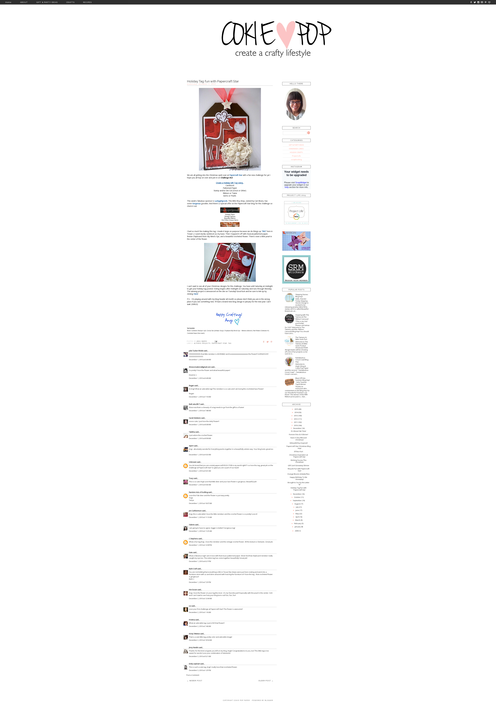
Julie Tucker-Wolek (196, 350)
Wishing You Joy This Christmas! (299, 461)
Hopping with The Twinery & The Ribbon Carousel (302, 317)
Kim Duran (193, 589)
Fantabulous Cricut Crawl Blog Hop (301, 360)
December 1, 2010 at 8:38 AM (200, 424)
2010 (296, 425)
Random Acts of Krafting (198, 492)
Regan (191, 385)
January (298, 526)
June (297, 510)
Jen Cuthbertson (195, 510)
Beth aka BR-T (194, 404)
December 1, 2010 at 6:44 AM (200, 359)
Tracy (191, 478)
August (297, 504)
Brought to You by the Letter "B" (298, 483)
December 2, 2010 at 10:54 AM (200, 640)
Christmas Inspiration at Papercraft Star (298, 456)
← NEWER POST (194, 680)
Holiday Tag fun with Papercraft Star (299, 489)
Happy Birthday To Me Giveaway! (298, 478)
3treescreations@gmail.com (200, 367)
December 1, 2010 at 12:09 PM (200, 545)
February (297, 523)
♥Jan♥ (191, 446)
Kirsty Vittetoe (194, 633)
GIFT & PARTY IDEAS (47, 2)
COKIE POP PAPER (241, 700)
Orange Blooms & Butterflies (298, 474)
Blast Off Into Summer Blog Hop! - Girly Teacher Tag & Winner (302, 381)
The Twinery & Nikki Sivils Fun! (301, 338)
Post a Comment (192, 675)
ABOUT (24, 2)
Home (8, 2)
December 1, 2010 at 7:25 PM (200, 582)
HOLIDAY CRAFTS (296, 152)
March (297, 520)
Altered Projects (202, 343)
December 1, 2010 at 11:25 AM (200, 531)
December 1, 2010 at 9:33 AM (200, 454)
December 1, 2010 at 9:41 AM (200, 471)
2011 (296, 422)
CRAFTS (70, 2)
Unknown (192, 462)
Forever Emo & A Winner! (298, 434)
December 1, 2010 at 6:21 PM (200, 561)
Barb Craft (193, 568)
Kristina (192, 619)
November (297, 494)
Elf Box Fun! (298, 451)
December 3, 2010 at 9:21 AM (200, 656)
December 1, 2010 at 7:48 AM (200, 410)
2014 (296, 412)
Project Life (296, 156)
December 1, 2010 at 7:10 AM (200, 397)
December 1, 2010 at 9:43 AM (200, 485)
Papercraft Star (219, 343)
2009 (297, 531)
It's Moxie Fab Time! (298, 431)
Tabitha (192, 432)
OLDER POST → (265, 680)
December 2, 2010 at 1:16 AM (200, 612)
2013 (296, 415)
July (297, 507)
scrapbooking (296, 159)
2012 (296, 419)
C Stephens (193, 538)
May (297, 513)
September (297, 500)
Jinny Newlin (193, 647)
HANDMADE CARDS (296, 148)
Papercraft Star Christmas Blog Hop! (298, 447)
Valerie (192, 524)
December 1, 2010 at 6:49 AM (200, 378)
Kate (191, 552)
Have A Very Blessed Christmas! (298, 439)
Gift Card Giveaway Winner (298, 465)
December (297, 428)
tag (229, 343)
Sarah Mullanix (195, 418)
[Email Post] (216, 341)
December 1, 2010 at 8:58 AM (200, 438)
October (297, 497)
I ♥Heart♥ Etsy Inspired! (298, 443)
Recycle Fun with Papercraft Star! (298, 470)
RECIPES (87, 2)
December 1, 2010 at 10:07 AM (200, 503)
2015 (296, 409)
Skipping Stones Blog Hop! (301, 295)
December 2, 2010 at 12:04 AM (200, 598)
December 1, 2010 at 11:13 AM (200, 517)
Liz (190, 606)
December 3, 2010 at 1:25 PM (200, 670)
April (297, 517)
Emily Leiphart (194, 664)
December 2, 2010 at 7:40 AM (200, 626)
